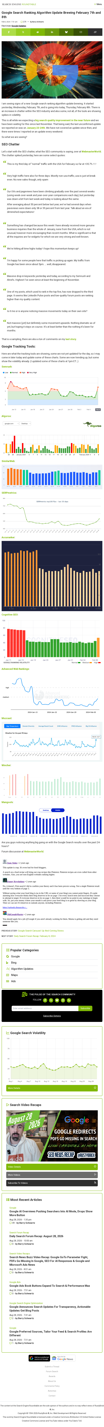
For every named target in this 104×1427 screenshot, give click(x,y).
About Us (52, 1381)
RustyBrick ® (43, 1413)
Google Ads (15, 1282)
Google (12, 1208)
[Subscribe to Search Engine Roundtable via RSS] (69, 1000)
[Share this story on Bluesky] (66, 32)
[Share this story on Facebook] (9, 32)
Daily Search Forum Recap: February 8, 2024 (35, 936)
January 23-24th (36, 127)
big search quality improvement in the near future (62, 120)
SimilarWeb (8, 461)
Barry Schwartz (38, 22)
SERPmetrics (9, 492)
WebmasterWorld (91, 151)
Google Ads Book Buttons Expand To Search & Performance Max (49, 1285)
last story (71, 339)
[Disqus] (52, 892)
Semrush (7, 366)
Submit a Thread (52, 1367)
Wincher (6, 765)
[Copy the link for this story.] (95, 32)
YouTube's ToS (75, 1421)
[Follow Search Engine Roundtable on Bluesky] (57, 1000)
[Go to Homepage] (19, 4)
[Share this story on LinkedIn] (52, 32)
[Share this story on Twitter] (23, 32)
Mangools (7, 802)
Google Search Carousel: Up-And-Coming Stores (41, 930)
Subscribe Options (52, 1016)
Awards (52, 1376)
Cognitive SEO (10, 614)
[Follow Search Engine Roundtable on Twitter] (51, 1000)
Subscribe (85, 1008)
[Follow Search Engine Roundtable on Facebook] (45, 1000)
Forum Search (52, 1371)
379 (24, 22)
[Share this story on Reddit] (37, 32)
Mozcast (7, 718)
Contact (52, 1396)
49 (13, 1223)
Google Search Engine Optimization (26, 1303)
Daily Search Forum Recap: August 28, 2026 (36, 1236)
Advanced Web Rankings (15, 668)
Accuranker (8, 537)
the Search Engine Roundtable (26, 1406)
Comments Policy (52, 1386)
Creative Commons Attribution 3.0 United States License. (77, 1417)
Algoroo (6, 416)
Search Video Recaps (19, 1253)
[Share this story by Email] (81, 32)
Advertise (52, 1391)
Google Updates (19, 26)
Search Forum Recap (19, 1232)
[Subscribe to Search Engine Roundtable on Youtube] (63, 1000)
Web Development (61, 1413)
